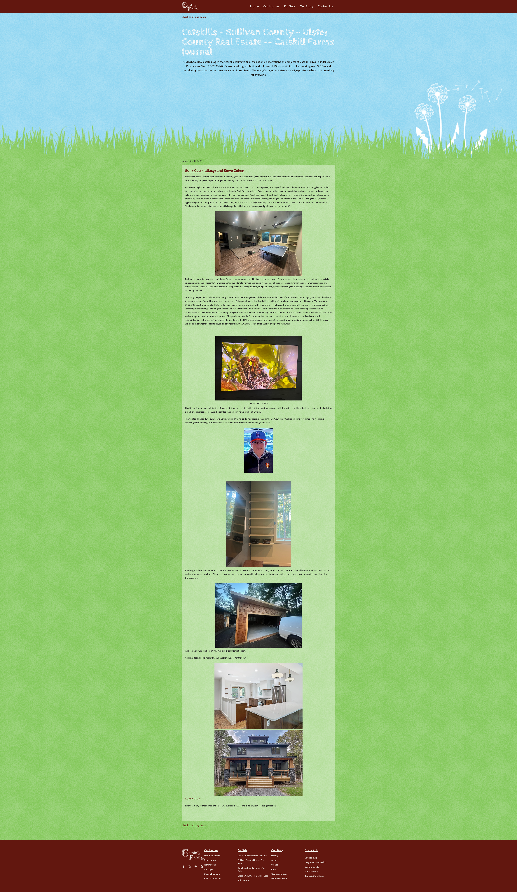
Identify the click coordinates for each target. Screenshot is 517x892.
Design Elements (212, 874)
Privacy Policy (311, 871)
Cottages (208, 869)
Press (273, 869)
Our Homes (271, 6)
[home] (190, 6)
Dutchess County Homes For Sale (251, 870)
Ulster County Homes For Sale (252, 855)
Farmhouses (210, 864)
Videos (274, 864)
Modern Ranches (212, 855)
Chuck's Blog (311, 857)
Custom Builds (312, 867)
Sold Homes (244, 880)
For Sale (289, 6)
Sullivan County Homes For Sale (251, 862)
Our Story (306, 6)
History (274, 855)
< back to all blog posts (194, 16)
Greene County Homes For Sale (253, 876)
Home (254, 6)
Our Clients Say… (279, 874)
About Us (275, 860)
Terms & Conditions (314, 876)
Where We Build (279, 878)
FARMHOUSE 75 (193, 798)
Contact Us (325, 6)
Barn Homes (210, 860)
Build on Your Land (213, 878)
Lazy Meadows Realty (315, 862)
